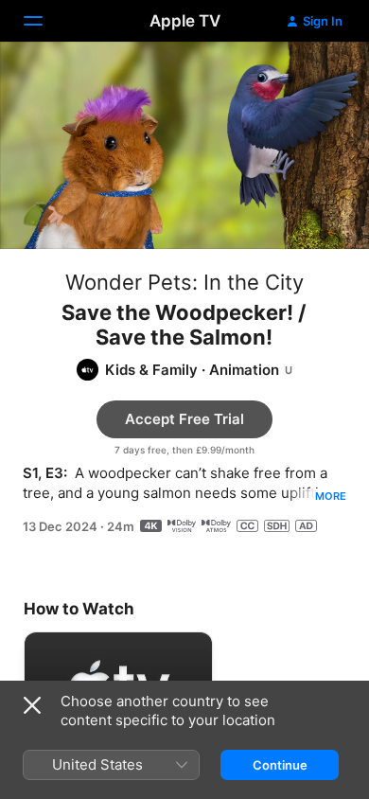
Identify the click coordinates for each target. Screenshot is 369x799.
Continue (280, 764)
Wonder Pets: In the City (184, 282)
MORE (330, 496)
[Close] (32, 705)
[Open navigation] (44, 21)
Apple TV (184, 20)
